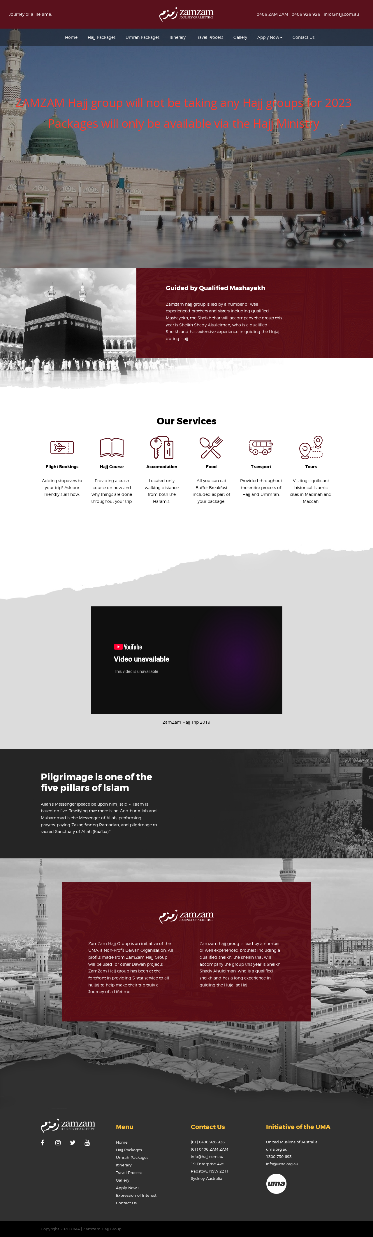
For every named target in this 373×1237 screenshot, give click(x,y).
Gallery (122, 1180)
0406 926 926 (306, 14)
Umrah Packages (132, 1157)
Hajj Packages (129, 1149)
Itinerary (124, 1165)
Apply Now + (128, 1187)
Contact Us (126, 1203)
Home (122, 1142)
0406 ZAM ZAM (272, 14)
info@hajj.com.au (341, 14)
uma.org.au (276, 1149)
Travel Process (129, 1172)
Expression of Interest (136, 1195)
